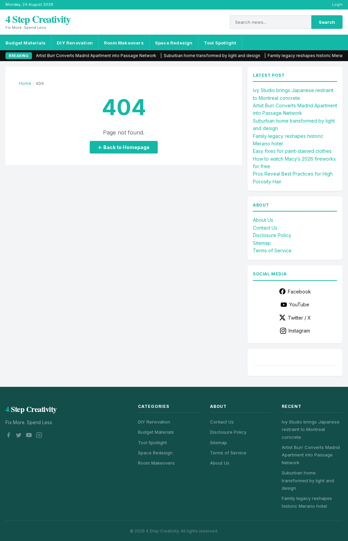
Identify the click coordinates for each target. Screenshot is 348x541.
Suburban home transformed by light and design (199, 55)
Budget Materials (25, 43)
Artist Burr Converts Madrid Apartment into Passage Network (83, 55)
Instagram (299, 330)
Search (327, 22)
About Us (263, 220)
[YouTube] (29, 436)
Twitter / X (299, 318)
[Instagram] (39, 436)
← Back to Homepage (124, 147)
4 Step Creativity (38, 18)
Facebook (299, 291)
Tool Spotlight (220, 43)
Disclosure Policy (272, 235)
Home (25, 83)
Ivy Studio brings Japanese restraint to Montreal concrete (311, 429)
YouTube (299, 304)
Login (337, 4)
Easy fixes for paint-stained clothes (292, 151)
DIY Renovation (75, 43)
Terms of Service (272, 250)
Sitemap (262, 243)
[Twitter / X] (19, 436)
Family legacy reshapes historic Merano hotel (300, 55)
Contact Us (265, 228)
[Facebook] (8, 436)
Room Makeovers (124, 43)
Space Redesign (174, 43)
